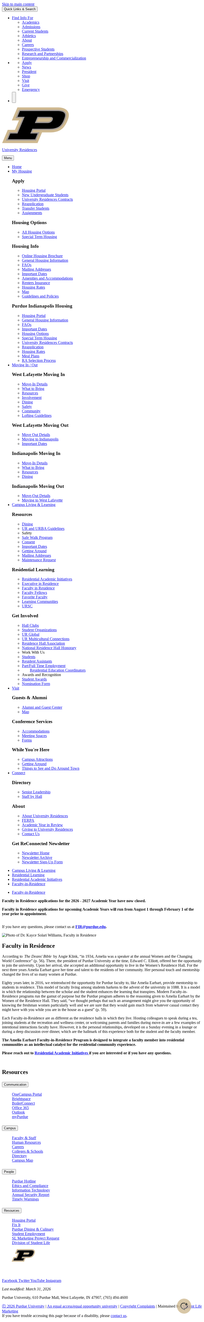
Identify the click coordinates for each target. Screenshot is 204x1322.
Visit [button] (15, 688)
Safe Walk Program (37, 537)
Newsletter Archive (37, 857)
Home (17, 167)
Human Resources (26, 1142)
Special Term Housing (39, 237)
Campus (10, 1128)
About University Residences (45, 816)
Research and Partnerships (42, 54)
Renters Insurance (36, 283)
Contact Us (31, 834)
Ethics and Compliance (30, 1186)
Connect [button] (18, 773)
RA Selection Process (39, 360)
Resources (30, 393)
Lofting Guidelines (36, 415)
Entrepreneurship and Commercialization (54, 58)
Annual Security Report (30, 1195)
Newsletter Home (36, 853)
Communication (15, 1084)
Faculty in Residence (38, 588)
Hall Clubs (30, 625)
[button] (14, 97)
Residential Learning (28, 875)
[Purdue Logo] (102, 142)
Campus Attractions (37, 759)
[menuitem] (107, 892)
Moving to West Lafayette (42, 500)
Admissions (31, 27)
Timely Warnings (25, 1199)
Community (31, 411)
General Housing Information (45, 260)
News (26, 67)
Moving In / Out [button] (25, 365)
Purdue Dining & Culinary (33, 1229)
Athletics (29, 36)
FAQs (26, 265)
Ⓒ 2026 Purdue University (23, 1306)
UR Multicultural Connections (45, 639)
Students (28, 657)
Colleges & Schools (27, 1151)
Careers (28, 45)
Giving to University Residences (47, 829)
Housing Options (35, 333)
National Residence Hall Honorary (49, 648)
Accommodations (36, 731)
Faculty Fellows (34, 592)
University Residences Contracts (47, 199)
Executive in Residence (40, 583)
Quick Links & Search (20, 9)
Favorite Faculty (35, 597)
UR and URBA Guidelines (43, 528)
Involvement (32, 397)
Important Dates (34, 274)
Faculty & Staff (24, 1138)
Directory (19, 1156)
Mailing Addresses (36, 269)
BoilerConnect (23, 1103)
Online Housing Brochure (42, 256)
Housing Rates (33, 287)
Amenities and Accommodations (47, 278)
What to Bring (33, 388)
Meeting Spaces (34, 736)
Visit (25, 80)
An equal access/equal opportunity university (82, 1306)
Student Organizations (39, 630)
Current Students (35, 31)
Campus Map (22, 1160)
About (27, 40)
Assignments (32, 213)
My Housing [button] (22, 171)
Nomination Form (36, 684)
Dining (27, 402)
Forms (27, 740)
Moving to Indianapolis (40, 439)
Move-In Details (35, 384)
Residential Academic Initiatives (47, 579)
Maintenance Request (39, 560)
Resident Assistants (37, 661)
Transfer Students (35, 208)
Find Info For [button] (22, 18)
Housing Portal (34, 190)
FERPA (28, 820)
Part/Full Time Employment (43, 666)
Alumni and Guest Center (42, 707)
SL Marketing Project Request (35, 1238)
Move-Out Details (36, 496)
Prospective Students (38, 49)
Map (25, 292)
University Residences (19, 150)
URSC (27, 606)
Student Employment (28, 1234)
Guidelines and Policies (40, 296)
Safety (27, 406)
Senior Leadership (36, 792)
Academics (30, 22)
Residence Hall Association (43, 643)
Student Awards (34, 679)
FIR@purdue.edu (90, 927)
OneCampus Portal (27, 1094)
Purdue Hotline (24, 1181)
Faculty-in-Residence (28, 884)
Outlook (18, 1112)
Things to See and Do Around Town (50, 768)
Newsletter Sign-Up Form (42, 862)
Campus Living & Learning (33, 870)
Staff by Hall (32, 796)
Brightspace (21, 1099)
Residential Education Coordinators (58, 670)
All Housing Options (38, 232)
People (9, 1172)
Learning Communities (40, 601)
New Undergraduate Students (45, 195)
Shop (26, 76)
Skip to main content (18, 4)
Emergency (31, 89)
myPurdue (20, 1117)
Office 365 (20, 1108)
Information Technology (31, 1190)
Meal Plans (30, 356)
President (29, 71)
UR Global (30, 634)
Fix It (16, 1225)
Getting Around (34, 551)
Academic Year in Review (42, 825)
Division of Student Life (31, 1243)
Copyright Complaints (137, 1306)
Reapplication (33, 204)
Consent (28, 542)
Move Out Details (36, 435)
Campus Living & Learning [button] (33, 505)
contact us (118, 1316)
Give (26, 85)
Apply (27, 63)
